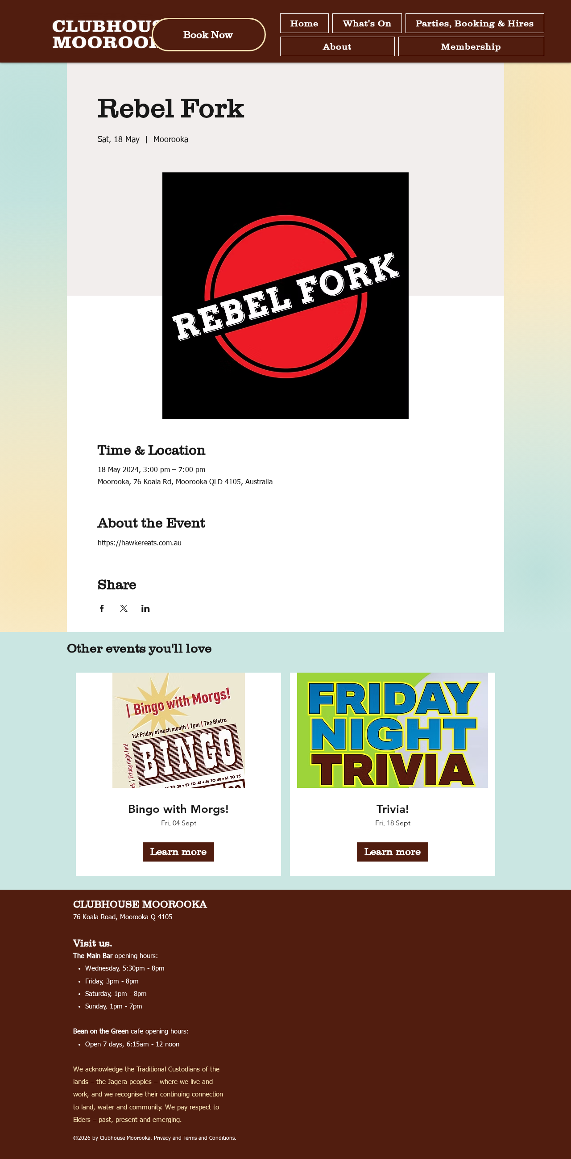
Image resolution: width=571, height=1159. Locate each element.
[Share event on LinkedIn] (145, 608)
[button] (366, 23)
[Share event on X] (124, 608)
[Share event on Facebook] (102, 608)
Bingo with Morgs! (178, 809)
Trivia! (393, 809)
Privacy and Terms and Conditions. (195, 1138)
